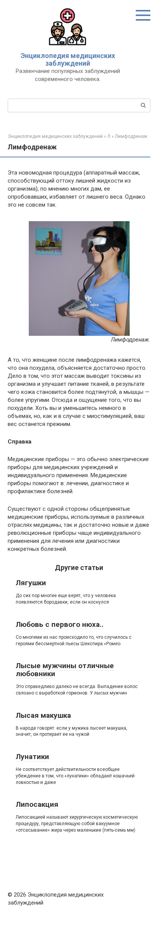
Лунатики (32, 756)
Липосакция (37, 804)
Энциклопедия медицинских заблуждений (68, 59)
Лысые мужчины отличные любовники (65, 669)
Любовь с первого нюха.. (60, 624)
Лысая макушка (43, 715)
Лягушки (31, 582)
